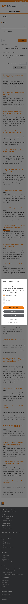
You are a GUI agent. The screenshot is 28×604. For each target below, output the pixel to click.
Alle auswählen (13, 308)
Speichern (14, 315)
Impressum (10, 322)
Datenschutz (17, 322)
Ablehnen (13, 311)
